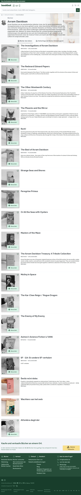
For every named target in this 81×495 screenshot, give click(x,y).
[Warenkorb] (75, 5)
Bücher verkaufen (18, 459)
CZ (54, 490)
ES (66, 490)
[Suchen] (78, 10)
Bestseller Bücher (6, 459)
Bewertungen (41, 462)
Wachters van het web (32, 399)
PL (79, 490)
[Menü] (78, 5)
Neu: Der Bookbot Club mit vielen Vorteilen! (13, 1)
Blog (38, 466)
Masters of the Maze (30, 233)
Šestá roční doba (29, 378)
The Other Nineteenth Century (36, 87)
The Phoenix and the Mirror (34, 108)
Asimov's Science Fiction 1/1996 (37, 337)
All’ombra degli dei (30, 420)
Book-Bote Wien (18, 466)
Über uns (39, 459)
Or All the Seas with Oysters (34, 212)
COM (63, 490)
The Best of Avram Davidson (34, 149)
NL (71, 490)
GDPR (27, 490)
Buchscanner (17, 468)
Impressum (40, 490)
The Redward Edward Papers (35, 66)
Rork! (23, 129)
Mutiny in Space (28, 274)
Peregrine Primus (29, 191)
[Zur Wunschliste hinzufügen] (17, 46)
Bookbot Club (41, 473)
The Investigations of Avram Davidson (39, 45)
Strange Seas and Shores (33, 170)
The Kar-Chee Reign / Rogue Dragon (39, 295)
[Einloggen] (72, 5)
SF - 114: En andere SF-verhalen (36, 357)
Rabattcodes (33, 462)
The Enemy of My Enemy (33, 316)
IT (68, 490)
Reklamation (33, 459)
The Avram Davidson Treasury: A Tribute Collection (46, 253)
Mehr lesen (23, 56)
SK (57, 490)
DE (60, 490)
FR (74, 490)
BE (76, 490)
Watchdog (4, 462)
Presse (39, 464)
